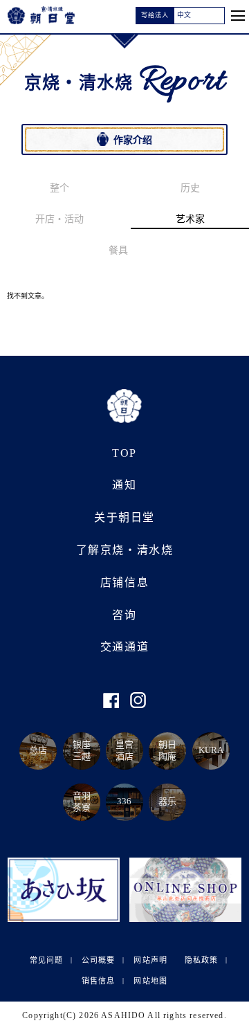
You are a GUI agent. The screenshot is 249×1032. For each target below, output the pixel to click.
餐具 (118, 250)
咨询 (124, 614)
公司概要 (98, 959)
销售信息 (98, 980)
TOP (124, 452)
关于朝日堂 (124, 517)
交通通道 (124, 647)
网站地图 (150, 980)
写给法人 (155, 15)
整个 (59, 188)
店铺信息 (124, 582)
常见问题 (46, 959)
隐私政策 (201, 959)
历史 (190, 188)
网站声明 (150, 959)
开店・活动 (59, 219)
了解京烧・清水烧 (125, 550)
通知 (124, 485)
